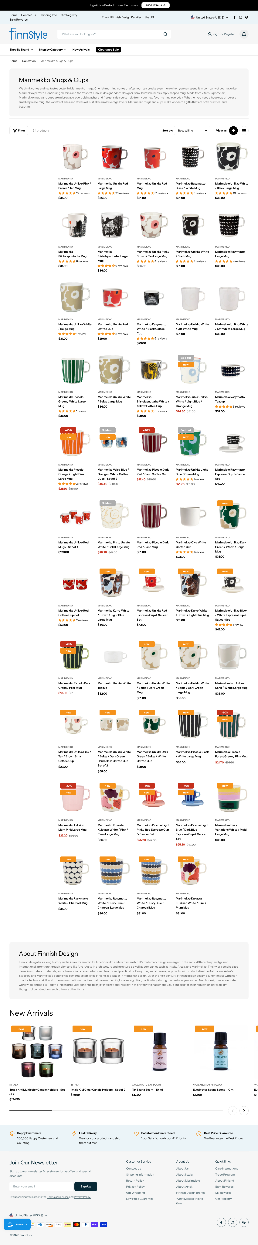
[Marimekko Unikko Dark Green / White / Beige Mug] (232, 515)
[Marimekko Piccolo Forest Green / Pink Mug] (232, 724)
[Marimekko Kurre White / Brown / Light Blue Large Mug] (114, 583)
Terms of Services (58, 1197)
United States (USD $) (210, 17)
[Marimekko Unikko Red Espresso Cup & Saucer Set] (153, 583)
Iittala (172, 966)
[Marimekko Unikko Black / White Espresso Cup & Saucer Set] (232, 583)
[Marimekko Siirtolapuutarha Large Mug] (114, 224)
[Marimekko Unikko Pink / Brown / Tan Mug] (75, 156)
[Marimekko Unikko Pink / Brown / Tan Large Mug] (153, 224)
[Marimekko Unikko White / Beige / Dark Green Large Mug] (192, 656)
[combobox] (114, 34)
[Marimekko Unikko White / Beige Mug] (75, 297)
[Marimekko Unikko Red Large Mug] (114, 156)
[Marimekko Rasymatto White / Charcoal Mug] (75, 871)
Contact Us (28, 15)
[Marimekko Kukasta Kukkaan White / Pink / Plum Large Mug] (114, 797)
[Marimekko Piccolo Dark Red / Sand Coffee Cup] (153, 442)
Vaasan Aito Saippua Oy (146, 1084)
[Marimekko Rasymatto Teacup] (232, 369)
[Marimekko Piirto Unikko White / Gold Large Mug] (114, 515)
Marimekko (65, 178)
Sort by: (167, 130)
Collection (29, 61)
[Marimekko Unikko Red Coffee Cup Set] (75, 583)
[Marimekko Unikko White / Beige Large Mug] (114, 369)
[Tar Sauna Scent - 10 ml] (159, 1051)
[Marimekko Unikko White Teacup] (114, 656)
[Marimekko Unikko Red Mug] (153, 156)
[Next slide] (244, 1110)
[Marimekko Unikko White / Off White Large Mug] (232, 297)
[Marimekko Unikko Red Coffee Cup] (114, 297)
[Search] (165, 34)
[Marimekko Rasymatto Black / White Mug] (192, 156)
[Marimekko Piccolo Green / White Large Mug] (75, 369)
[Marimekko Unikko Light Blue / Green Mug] (192, 442)
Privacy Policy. (82, 1197)
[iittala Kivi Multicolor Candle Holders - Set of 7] (37, 1051)
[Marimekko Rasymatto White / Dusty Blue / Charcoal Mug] (153, 871)
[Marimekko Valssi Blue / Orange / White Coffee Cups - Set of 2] (114, 442)
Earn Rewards (18, 19)
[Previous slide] (232, 1110)
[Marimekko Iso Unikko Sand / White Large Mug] (232, 656)
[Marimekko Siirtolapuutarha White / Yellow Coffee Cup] (153, 369)
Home (13, 15)
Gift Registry (69, 15)
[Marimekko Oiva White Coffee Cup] (192, 515)
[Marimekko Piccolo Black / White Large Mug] (192, 724)
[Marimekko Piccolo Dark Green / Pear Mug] (75, 656)
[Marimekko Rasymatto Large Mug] (232, 224)
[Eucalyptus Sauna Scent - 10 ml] (221, 1051)
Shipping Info (48, 15)
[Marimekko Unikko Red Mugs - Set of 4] (75, 515)
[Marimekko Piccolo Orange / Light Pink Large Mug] (75, 442)
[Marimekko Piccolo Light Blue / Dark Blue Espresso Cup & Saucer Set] (192, 797)
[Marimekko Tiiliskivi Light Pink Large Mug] (75, 797)
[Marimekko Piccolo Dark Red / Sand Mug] (153, 515)
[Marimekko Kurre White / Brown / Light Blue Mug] (192, 583)
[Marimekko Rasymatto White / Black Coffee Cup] (153, 297)
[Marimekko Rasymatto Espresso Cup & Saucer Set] (232, 442)
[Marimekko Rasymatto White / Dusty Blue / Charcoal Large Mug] (114, 871)
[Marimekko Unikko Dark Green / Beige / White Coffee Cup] (153, 724)
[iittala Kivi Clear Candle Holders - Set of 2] (98, 1051)
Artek (181, 966)
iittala (13, 1084)
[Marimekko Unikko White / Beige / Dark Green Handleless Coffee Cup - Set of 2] (114, 724)
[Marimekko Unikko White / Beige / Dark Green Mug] (153, 656)
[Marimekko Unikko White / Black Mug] (192, 224)
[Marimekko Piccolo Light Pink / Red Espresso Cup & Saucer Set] (153, 797)
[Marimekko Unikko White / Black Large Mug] (232, 156)
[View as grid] (233, 130)
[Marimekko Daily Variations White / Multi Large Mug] (232, 797)
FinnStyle (26, 1235)
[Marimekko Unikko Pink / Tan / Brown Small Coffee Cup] (75, 724)
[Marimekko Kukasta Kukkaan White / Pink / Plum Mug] (192, 871)
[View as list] (244, 130)
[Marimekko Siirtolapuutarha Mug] (75, 224)
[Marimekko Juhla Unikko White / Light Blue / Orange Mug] (192, 369)
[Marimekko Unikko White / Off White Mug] (192, 297)
